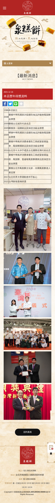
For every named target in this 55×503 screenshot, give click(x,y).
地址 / (13, 475)
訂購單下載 (51, 447)
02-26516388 (29, 470)
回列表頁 (27, 432)
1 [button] (24, 49)
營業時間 (8, 483)
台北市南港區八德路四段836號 (30, 475)
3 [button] (30, 49)
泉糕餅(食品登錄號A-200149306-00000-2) (27, 7)
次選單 (9, 63)
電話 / (20, 471)
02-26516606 (29, 479)
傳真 (20, 479)
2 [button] (27, 49)
